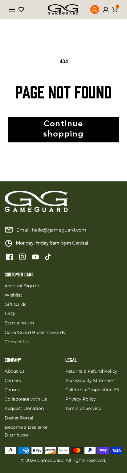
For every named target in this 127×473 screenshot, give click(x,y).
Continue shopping (63, 129)
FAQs (10, 313)
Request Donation (24, 408)
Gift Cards (15, 304)
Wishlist (13, 295)
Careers (13, 380)
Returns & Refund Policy (91, 371)
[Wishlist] (21, 9)
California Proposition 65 (92, 390)
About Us (15, 371)
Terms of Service (83, 408)
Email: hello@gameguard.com (51, 230)
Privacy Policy (80, 399)
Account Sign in (22, 286)
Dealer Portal (19, 418)
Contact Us (17, 342)
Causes (12, 390)
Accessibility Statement (90, 380)
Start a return (19, 323)
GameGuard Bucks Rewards (35, 332)
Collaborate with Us (26, 399)
